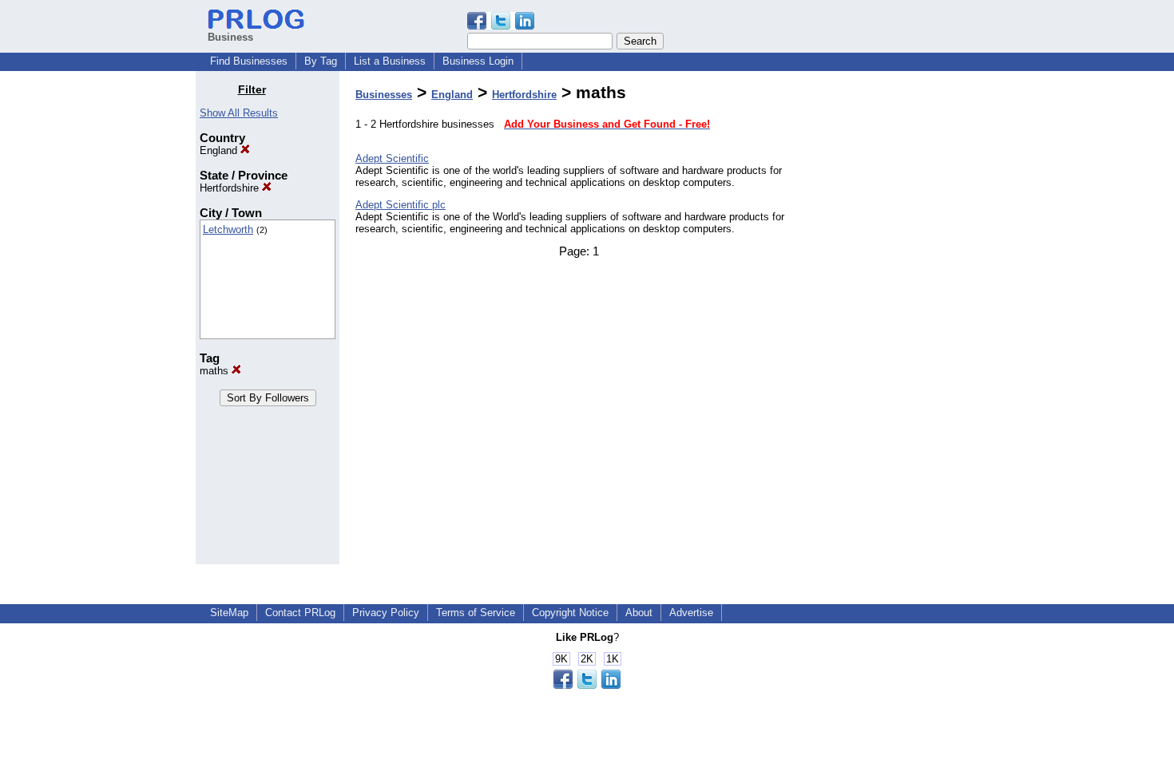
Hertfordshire (231, 188)
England (220, 150)
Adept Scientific (392, 158)
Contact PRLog (300, 613)
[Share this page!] (500, 26)
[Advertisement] (897, 322)
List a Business (390, 61)
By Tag (320, 61)
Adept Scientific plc (400, 205)
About (638, 613)
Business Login (478, 61)
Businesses (383, 95)
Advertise (691, 613)
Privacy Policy (385, 613)
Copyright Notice (570, 613)
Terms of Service (475, 613)
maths (216, 371)
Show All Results (239, 113)
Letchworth (228, 229)
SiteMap (229, 613)
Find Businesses (249, 61)
